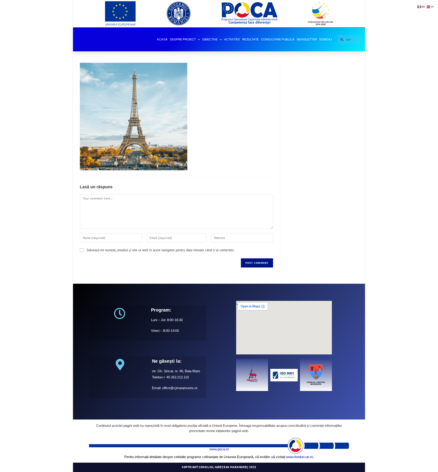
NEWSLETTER (307, 39)
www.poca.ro (219, 449)
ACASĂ (162, 39)
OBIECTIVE (210, 39)
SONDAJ (325, 39)
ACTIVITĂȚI (232, 39)
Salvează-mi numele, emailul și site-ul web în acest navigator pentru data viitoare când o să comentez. (161, 250)
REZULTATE (250, 39)
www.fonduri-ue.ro (299, 457)
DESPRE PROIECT (183, 39)
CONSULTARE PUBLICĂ (278, 39)
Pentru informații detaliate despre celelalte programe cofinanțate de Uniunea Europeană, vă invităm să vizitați (204, 457)
